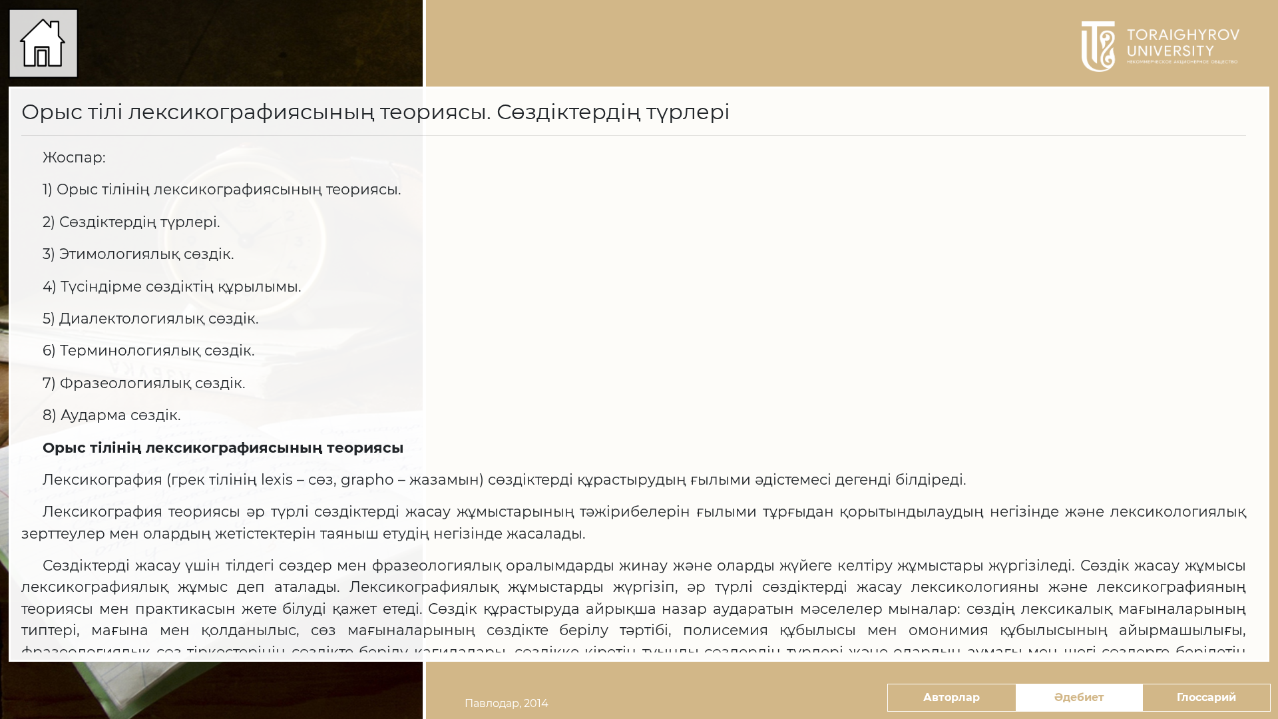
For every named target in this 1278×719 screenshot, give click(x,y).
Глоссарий (1206, 697)
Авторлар (951, 697)
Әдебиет (1079, 697)
